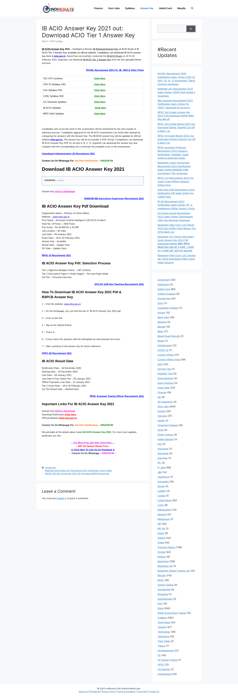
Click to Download (65, 191)
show (60, 180)
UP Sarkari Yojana (167, 660)
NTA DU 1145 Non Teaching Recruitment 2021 (119, 284)
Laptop (161, 495)
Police (161, 542)
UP (159, 655)
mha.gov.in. (57, 139)
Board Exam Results (169, 336)
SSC (160, 603)
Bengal (161, 326)
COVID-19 (163, 350)
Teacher (162, 627)
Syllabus (130, 8)
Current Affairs (166, 355)
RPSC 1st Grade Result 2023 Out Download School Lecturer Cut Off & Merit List (176, 139)
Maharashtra (165, 509)
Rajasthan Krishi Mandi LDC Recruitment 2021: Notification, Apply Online (78, 470)
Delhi (160, 364)
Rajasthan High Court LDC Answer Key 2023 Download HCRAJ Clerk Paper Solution (177, 259)
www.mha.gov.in (61, 216)
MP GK (161, 528)
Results (181, 8)
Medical (162, 514)
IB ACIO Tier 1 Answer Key (97, 59)
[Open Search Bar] (192, 8)
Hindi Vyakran (165, 434)
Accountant (164, 279)
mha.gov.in (60, 56)
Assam (161, 312)
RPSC (161, 580)
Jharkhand (163, 477)
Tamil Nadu (164, 622)
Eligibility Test (165, 373)
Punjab (161, 552)
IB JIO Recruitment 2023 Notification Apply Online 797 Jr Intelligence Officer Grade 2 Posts (176, 205)
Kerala (161, 486)
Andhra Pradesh (167, 294)
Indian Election (166, 439)
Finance (98, 8)
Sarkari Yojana (165, 584)
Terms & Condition (126, 691)
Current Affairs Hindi (169, 359)
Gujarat (162, 411)
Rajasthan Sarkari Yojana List (174, 570)
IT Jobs (162, 467)
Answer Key (147, 8)
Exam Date (164, 387)
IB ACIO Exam (114, 56)
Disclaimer (95, 691)
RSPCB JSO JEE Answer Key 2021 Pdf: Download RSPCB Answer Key (77, 473)
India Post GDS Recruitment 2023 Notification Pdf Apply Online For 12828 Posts (176, 193)
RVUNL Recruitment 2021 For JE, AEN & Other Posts (115, 70)
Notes (161, 533)
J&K (160, 472)
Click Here (99, 84)
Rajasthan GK (165, 566)
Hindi (160, 430)
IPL (159, 462)
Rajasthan (163, 561)
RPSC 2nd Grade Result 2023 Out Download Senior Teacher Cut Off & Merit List (176, 128)
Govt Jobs (114, 8)
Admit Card (165, 8)
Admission (163, 284)
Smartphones (165, 599)
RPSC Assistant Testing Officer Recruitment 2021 (117, 396)
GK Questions (165, 401)
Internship (163, 453)
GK (159, 397)
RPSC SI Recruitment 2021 (56, 255)
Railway (162, 556)
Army (160, 303)
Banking (162, 322)
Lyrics (161, 505)
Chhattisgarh (165, 345)
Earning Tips (164, 369)
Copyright (142, 691)
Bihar (160, 331)
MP (159, 523)
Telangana (163, 636)
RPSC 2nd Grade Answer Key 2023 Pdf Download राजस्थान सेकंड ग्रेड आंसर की (176, 116)
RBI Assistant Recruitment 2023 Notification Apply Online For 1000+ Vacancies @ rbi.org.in (175, 104)
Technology (164, 631)
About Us (83, 691)
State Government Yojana (172, 613)
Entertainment (165, 378)
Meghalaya (164, 519)
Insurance (163, 448)
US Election (164, 669)
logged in (61, 498)
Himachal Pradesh (168, 425)
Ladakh (162, 491)
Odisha (161, 538)
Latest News (165, 500)
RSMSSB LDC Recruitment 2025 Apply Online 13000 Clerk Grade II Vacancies (176, 92)
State (160, 608)
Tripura (161, 646)
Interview (163, 458)
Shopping (163, 594)
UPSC (161, 664)
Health (161, 420)
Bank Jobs (163, 317)
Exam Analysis (166, 383)
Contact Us (153, 691)
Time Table (164, 641)
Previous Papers (166, 547)
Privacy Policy (109, 691)
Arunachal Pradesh (168, 308)
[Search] (190, 29)
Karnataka (163, 481)
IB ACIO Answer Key (53, 49)
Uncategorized (166, 650)
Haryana (162, 416)
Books (161, 340)
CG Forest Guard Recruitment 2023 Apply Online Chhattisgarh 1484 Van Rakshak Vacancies (175, 217)
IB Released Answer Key (106, 49)
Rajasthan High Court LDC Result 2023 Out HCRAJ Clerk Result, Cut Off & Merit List (177, 228)
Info (160, 444)
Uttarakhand (164, 674)
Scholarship (164, 589)
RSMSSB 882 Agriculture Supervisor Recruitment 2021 (114, 198)
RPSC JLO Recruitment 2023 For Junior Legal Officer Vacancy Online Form (176, 181)
